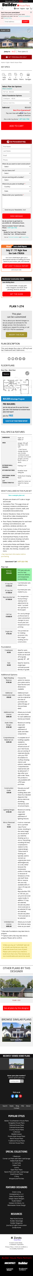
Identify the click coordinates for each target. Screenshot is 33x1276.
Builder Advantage (16, 1221)
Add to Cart (16, 125)
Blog (17, 1106)
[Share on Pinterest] (24, 358)
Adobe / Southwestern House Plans (16, 1121)
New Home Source (16, 1219)
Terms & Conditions (24, 16)
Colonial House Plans (16, 1127)
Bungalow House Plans (16, 1123)
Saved (17, 9)
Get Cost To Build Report (16, 266)
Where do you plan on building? (13, 184)
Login (27, 9)
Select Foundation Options (12, 96)
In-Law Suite (16, 1163)
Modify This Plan (16, 335)
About (28, 1106)
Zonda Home (16, 1227)
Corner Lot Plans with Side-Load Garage (16, 1159)
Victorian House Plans (16, 1143)
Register (22, 9)
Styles (12, 1106)
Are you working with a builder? (13, 177)
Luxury (16, 1167)
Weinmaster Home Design (17, 1205)
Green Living (16, 1192)
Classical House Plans (16, 1125)
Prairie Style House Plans (16, 1136)
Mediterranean (16, 1134)
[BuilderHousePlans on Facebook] (13, 1096)
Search (5, 1106)
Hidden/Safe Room (16, 1161)
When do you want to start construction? (16, 164)
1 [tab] (15, 50)
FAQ (22, 1106)
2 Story (16, 1176)
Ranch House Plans (16, 62)
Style (7, 62)
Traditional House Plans (16, 1141)
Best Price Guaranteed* (22, 110)
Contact (16, 1108)
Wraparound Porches (16, 1179)
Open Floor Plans (16, 1170)
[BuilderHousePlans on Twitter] (17, 1096)
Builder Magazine (16, 1223)
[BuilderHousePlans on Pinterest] (20, 1096)
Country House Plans (16, 1130)
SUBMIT (25, 22)
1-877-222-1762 (24, 119)
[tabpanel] (16, 38)
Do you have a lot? (8, 170)
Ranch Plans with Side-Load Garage (16, 1172)
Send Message (16, 216)
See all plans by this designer (16, 1008)
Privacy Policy (8, 18)
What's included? (7, 89)
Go (22, 1081)
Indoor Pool (16, 1165)
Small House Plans (16, 1174)
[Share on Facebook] (16, 358)
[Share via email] (9, 358)
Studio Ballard (16, 1201)
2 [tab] (18, 50)
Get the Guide (16, 294)
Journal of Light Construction (16, 1225)
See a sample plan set (17, 495)
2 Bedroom (16, 1156)
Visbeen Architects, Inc (16, 1203)
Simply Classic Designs (16, 1199)
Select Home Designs (16, 1196)
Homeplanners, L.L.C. (16, 1194)
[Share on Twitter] (20, 358)
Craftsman (16, 1132)
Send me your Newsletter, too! (15, 210)
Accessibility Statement (16, 1249)
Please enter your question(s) (13, 195)
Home (3, 62)
